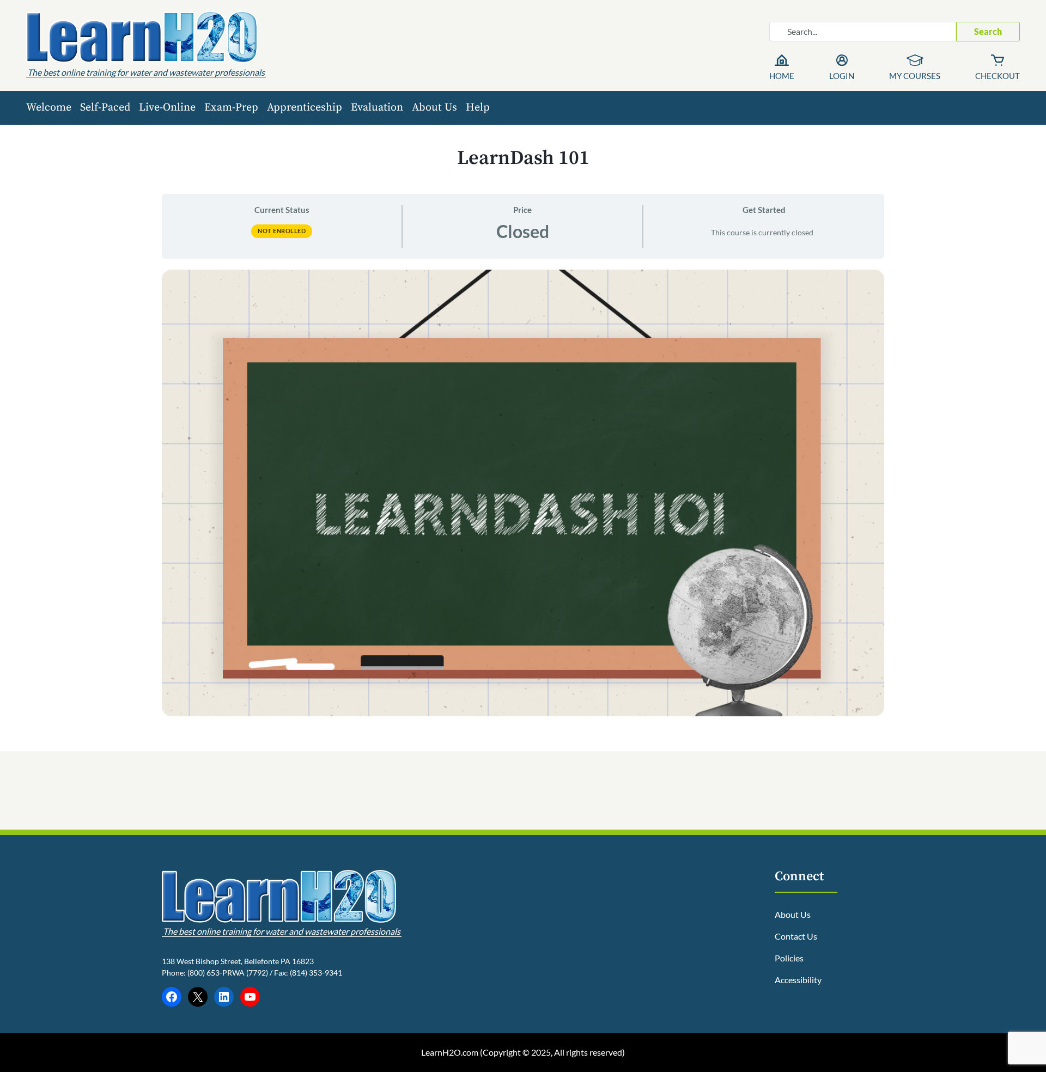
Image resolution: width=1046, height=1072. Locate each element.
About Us (434, 107)
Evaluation (377, 107)
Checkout (997, 76)
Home (781, 76)
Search (988, 31)
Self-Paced (105, 107)
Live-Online (167, 107)
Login (841, 76)
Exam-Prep (231, 107)
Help (478, 107)
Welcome (48, 107)
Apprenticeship (304, 107)
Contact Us (796, 936)
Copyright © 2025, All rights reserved (552, 1052)
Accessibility (798, 979)
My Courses (914, 76)
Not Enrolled (282, 230)
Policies (789, 958)
